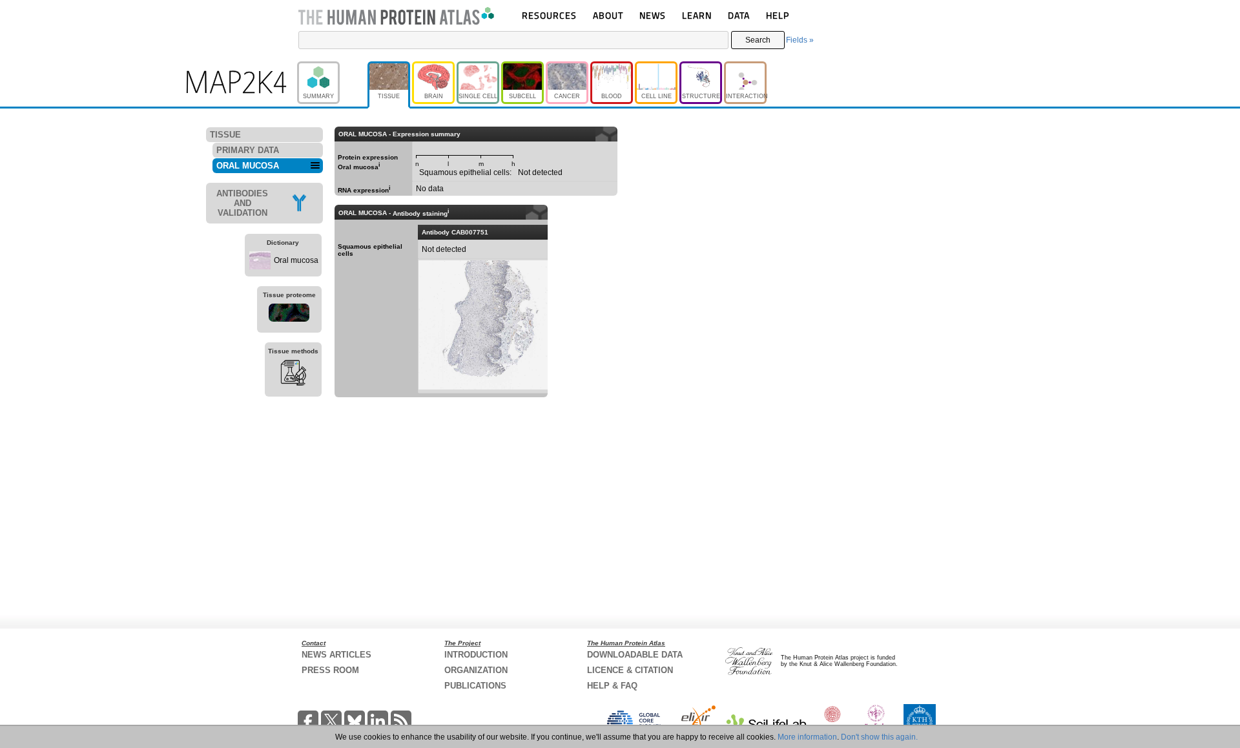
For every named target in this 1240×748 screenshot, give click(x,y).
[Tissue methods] (293, 374)
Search (757, 40)
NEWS (652, 15)
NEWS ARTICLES (336, 655)
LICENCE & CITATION (630, 670)
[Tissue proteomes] (289, 314)
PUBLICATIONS (475, 686)
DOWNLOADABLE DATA (635, 655)
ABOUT (608, 15)
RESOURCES (549, 15)
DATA (739, 15)
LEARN (697, 15)
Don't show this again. (879, 737)
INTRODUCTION (476, 655)
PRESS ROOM (330, 670)
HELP (777, 15)
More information (807, 737)
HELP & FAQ (612, 686)
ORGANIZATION (476, 670)
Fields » (800, 40)
